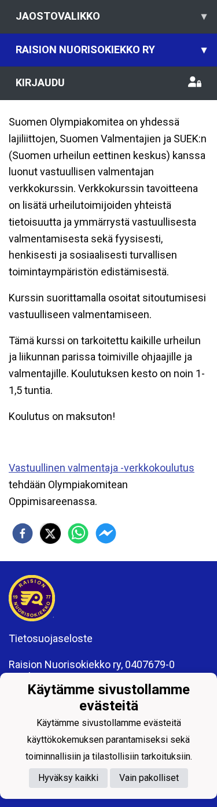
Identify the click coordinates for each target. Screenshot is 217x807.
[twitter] (50, 533)
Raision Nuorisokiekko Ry (111, 49)
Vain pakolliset (149, 777)
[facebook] (22, 533)
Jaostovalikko (111, 16)
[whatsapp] (78, 533)
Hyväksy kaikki (68, 777)
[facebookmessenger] (105, 533)
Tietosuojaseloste (51, 638)
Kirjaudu (40, 82)
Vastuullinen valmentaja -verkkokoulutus (101, 468)
